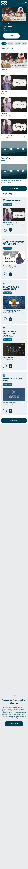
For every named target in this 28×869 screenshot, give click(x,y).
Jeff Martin (5, 30)
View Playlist (7, 204)
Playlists (10, 43)
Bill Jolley (3, 182)
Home (4, 43)
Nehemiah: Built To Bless (12, 379)
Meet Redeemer (13, 200)
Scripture (17, 43)
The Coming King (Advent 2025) (11, 288)
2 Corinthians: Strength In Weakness (10, 334)
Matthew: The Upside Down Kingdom (13, 243)
